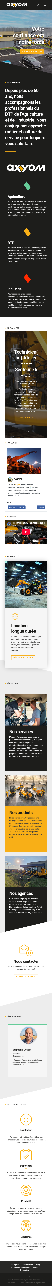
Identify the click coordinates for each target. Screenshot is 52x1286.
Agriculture (16, 196)
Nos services (21, 731)
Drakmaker (11, 1283)
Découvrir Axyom (32, 51)
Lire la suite (26, 418)
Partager (41, 507)
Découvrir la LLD (23, 658)
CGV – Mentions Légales (20, 1267)
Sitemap (36, 1267)
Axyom (17, 485)
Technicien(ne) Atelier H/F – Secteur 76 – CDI (26, 363)
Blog (38, 1265)
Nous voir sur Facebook (16, 507)
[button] (8, 1050)
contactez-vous (26, 977)
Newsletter (24, 1270)
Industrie (14, 289)
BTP (11, 243)
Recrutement (27, 1265)
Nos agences (21, 893)
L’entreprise (14, 1265)
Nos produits (21, 812)
